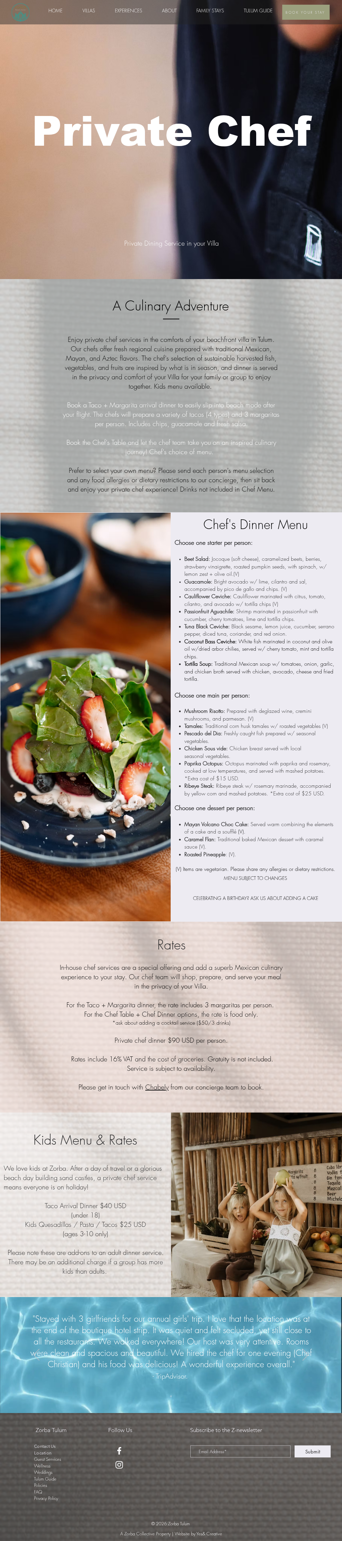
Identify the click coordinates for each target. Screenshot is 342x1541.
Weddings (43, 1472)
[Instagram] (119, 1465)
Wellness (42, 1466)
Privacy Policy (46, 1498)
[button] (128, 11)
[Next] (306, 1355)
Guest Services (47, 1459)
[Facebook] (119, 1451)
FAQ (38, 1492)
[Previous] (36, 1355)
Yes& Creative (209, 1534)
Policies (40, 1485)
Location (42, 1452)
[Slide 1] (171, 1396)
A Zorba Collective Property (145, 1534)
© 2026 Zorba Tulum (171, 1524)
